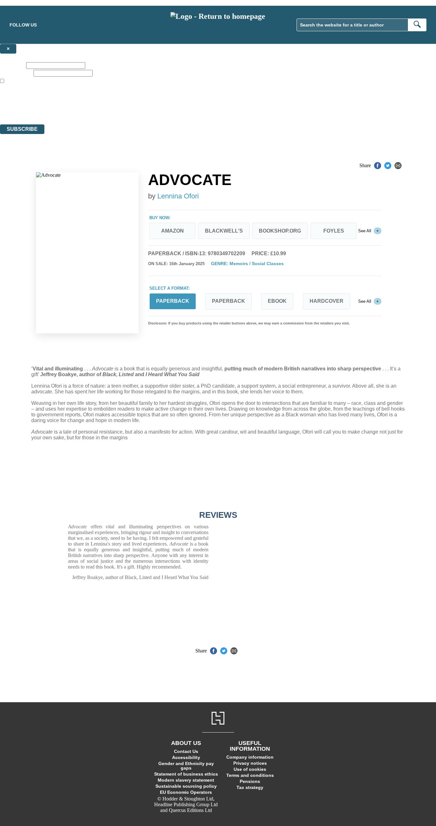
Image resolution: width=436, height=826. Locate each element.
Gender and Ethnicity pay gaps (186, 765)
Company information (250, 757)
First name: (12, 65)
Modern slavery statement (186, 780)
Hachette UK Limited (65, 98)
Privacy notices (250, 763)
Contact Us (186, 751)
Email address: (16, 73)
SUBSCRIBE (22, 129)
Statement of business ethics (186, 774)
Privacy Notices (127, 110)
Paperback (228, 301)
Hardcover (326, 301)
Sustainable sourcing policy (186, 786)
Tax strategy (250, 787)
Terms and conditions (250, 775)
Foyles (333, 231)
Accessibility (186, 757)
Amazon (172, 231)
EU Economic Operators (186, 792)
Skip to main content (20, 2)
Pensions (250, 781)
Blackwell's (224, 231)
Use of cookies (250, 769)
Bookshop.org (280, 231)
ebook (277, 301)
